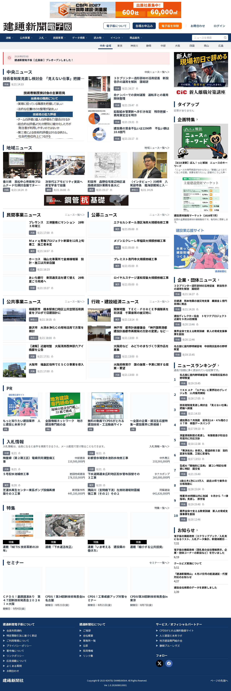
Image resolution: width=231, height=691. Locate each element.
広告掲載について (15, 661)
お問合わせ (198, 26)
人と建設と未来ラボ (169, 635)
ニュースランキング (197, 365)
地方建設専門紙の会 (169, 640)
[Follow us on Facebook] (169, 663)
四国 (192, 45)
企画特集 (186, 119)
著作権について (13, 650)
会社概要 (86, 635)
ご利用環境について (16, 640)
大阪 (177, 45)
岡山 (206, 45)
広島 (220, 45)
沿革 (83, 645)
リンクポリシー (13, 656)
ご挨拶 (85, 630)
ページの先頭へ (219, 680)
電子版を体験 (170, 26)
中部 (163, 45)
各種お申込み (144, 26)
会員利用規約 (12, 630)
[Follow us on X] (159, 663)
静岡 (148, 45)
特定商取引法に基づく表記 (20, 635)
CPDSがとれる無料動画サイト (175, 630)
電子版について (116, 26)
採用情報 (86, 650)
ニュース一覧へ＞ (75, 214)
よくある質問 (12, 666)
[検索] (225, 38)
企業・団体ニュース (197, 280)
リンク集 (86, 656)
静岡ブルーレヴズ (168, 645)
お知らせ (186, 530)
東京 (119, 45)
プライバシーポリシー (17, 645)
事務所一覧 (87, 640)
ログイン (219, 26)
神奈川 (134, 45)
